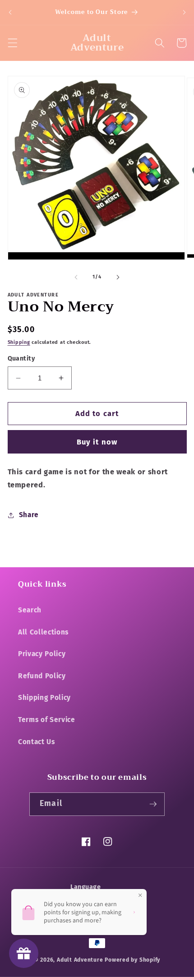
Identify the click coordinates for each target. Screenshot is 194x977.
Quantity (21, 358)
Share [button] (29, 515)
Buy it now (97, 442)
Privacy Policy (41, 654)
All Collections (43, 632)
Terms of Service (46, 720)
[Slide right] (118, 277)
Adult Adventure (80, 960)
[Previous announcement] (10, 12)
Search (30, 610)
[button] (12, 43)
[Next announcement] (184, 12)
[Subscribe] (153, 804)
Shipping (19, 342)
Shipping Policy (44, 698)
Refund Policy (42, 676)
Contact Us (36, 742)
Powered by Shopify (132, 960)
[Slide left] (76, 277)
